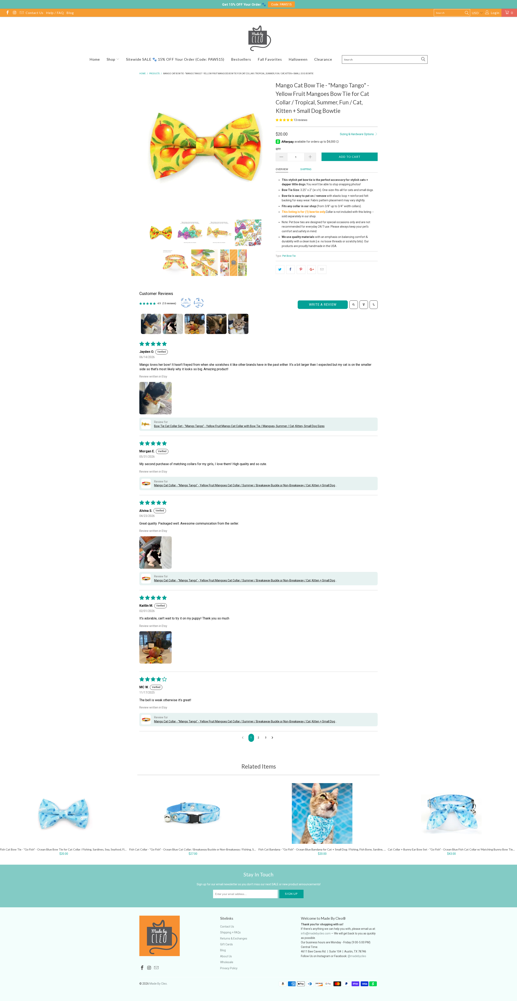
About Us (226, 956)
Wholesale (226, 962)
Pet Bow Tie (289, 255)
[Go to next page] (273, 738)
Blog (70, 13)
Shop (111, 59)
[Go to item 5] (238, 324)
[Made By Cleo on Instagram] (14, 13)
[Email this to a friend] (322, 269)
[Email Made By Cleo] (21, 13)
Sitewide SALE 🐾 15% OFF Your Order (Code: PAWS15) (175, 59)
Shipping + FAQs (230, 932)
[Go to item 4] (216, 324)
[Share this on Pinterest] (301, 269)
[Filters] (363, 304)
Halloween (298, 59)
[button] (284, 120)
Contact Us (34, 13)
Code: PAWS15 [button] (281, 4)
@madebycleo (357, 956)
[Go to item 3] (195, 324)
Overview (282, 169)
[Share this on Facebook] (290, 269)
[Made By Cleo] (258, 38)
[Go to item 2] (173, 324)
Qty (278, 149)
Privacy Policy (228, 968)
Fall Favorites (270, 59)
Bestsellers (241, 59)
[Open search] (353, 304)
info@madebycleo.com (316, 933)
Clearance (323, 59)
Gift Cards (226, 944)
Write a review (322, 304)
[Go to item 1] (151, 324)
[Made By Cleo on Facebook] (7, 13)
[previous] (146, 147)
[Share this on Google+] (311, 269)
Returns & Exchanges (233, 938)
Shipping (305, 169)
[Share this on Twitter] (280, 269)
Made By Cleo (158, 983)
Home (94, 59)
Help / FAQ (55, 13)
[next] (264, 147)
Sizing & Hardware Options (357, 134)
